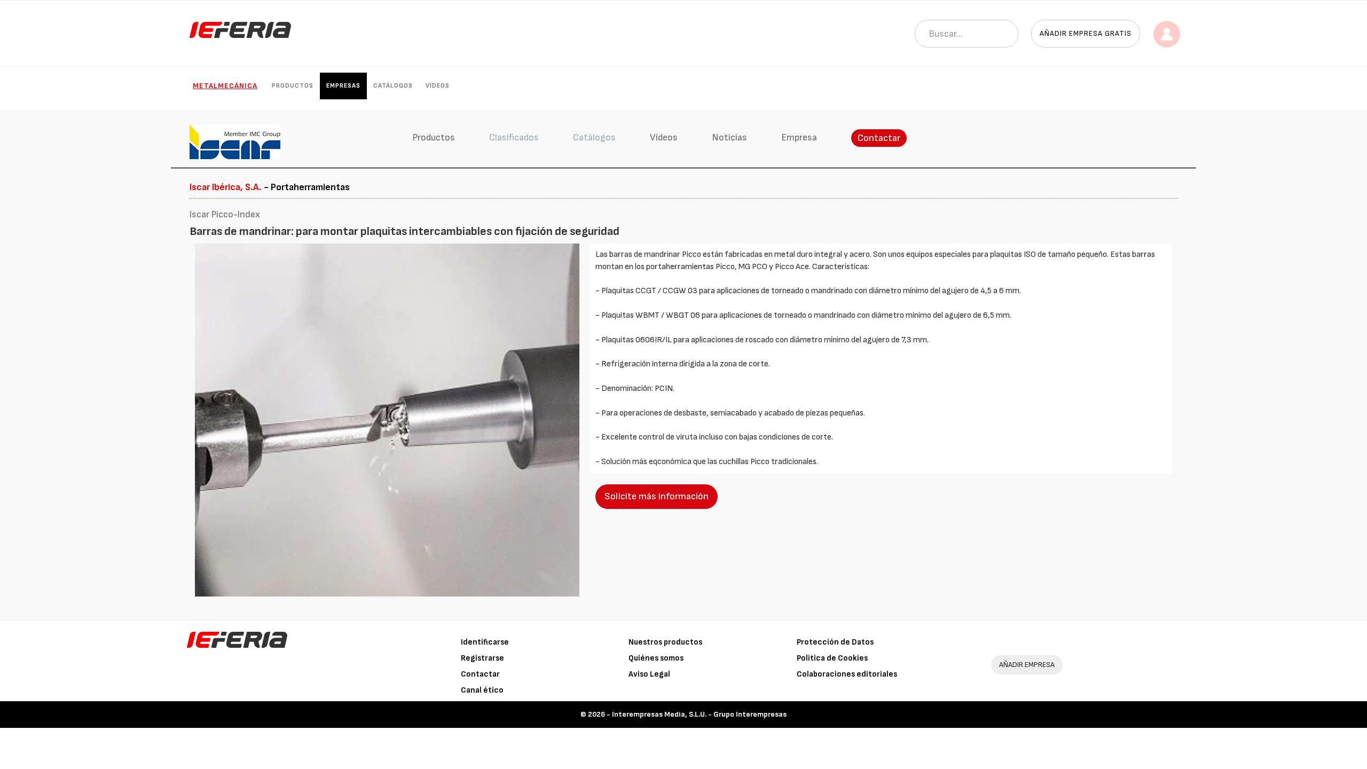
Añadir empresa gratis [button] (1086, 33)
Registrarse (482, 658)
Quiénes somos (656, 658)
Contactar (879, 138)
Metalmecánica (225, 85)
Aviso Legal (649, 674)
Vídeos (438, 86)
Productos (292, 86)
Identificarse (485, 642)
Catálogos (393, 86)
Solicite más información (656, 496)
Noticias (729, 137)
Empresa (799, 137)
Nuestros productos (665, 642)
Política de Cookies (832, 658)
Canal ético (482, 690)
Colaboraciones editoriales (847, 674)
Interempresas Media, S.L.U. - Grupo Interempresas (699, 714)
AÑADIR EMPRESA (1027, 664)
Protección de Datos (835, 642)
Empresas (343, 86)
